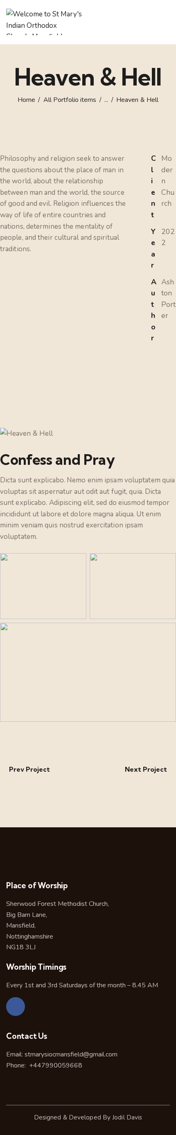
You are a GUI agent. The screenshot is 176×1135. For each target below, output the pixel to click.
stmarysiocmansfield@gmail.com (71, 1054)
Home (26, 100)
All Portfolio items (70, 100)
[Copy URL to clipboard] (153, 413)
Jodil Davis (127, 1117)
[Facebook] (15, 1006)
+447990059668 (54, 1065)
